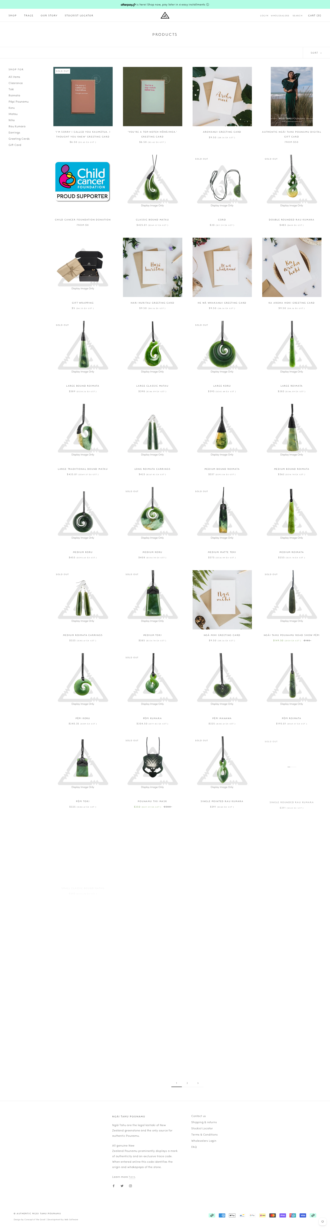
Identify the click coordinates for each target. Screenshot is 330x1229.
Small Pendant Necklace (83, 967)
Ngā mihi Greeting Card (222, 635)
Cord (222, 219)
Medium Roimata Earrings (83, 635)
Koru (12, 107)
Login (264, 15)
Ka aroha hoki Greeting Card (292, 302)
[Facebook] (113, 1185)
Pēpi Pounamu (19, 101)
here (132, 1177)
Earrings (14, 132)
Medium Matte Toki (222, 552)
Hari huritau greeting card (152, 302)
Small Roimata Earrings (152, 967)
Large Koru (222, 385)
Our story (49, 15)
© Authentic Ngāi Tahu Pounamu (37, 1213)
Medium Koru (83, 552)
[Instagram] (130, 1185)
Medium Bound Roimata (222, 469)
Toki (11, 89)
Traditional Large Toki (222, 1050)
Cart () (314, 15)
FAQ (194, 1147)
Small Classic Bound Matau (83, 884)
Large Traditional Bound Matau (83, 469)
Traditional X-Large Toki (291, 1050)
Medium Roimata (291, 552)
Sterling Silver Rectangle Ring (83, 1050)
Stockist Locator (79, 15)
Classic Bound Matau (152, 219)
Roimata (14, 95)
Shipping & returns (204, 1122)
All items (14, 77)
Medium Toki (152, 635)
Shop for (16, 69)
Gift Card (15, 145)
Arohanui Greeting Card (222, 131)
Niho (12, 120)
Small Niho (291, 884)
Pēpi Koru (83, 718)
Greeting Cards (19, 138)
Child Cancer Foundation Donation (83, 219)
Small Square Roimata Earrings (222, 967)
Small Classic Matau (152, 884)
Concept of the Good (34, 1219)
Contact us (198, 1116)
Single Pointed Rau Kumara (222, 801)
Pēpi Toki (83, 801)
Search (298, 15)
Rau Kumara (17, 126)
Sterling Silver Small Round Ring (152, 1050)
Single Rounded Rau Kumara (292, 801)
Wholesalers (280, 15)
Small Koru (222, 884)
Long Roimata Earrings (153, 469)
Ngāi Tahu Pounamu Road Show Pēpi (292, 635)
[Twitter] (122, 1185)
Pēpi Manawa (222, 718)
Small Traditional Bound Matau (292, 967)
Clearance (16, 83)
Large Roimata (292, 385)
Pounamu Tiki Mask (152, 801)
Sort (315, 52)
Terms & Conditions (204, 1134)
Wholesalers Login (203, 1141)
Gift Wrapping (83, 302)
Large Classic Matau (152, 385)
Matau (13, 114)
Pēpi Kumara (152, 718)
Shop (13, 15)
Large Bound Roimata (83, 385)
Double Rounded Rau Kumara (292, 219)
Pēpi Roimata (291, 718)
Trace (29, 15)
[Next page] (198, 1083)
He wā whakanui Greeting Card (222, 302)
